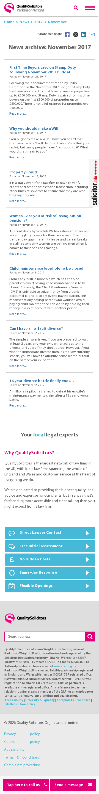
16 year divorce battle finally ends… (41, 381)
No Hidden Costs (35, 559)
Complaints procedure (22, 765)
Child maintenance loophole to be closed (46, 269)
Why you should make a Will (33, 129)
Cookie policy (22, 742)
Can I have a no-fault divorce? (36, 329)
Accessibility (13, 700)
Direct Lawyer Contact (41, 533)
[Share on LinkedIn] (84, 34)
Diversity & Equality (40, 700)
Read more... (18, 113)
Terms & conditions (22, 758)
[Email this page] (92, 34)
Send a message (69, 785)
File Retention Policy (19, 704)
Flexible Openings (36, 586)
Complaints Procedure (73, 700)
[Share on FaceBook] (67, 34)
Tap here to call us (23, 785)
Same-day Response (38, 573)
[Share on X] (75, 34)
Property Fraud (23, 172)
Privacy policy (22, 734)
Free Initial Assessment (41, 546)
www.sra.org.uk (65, 666)
